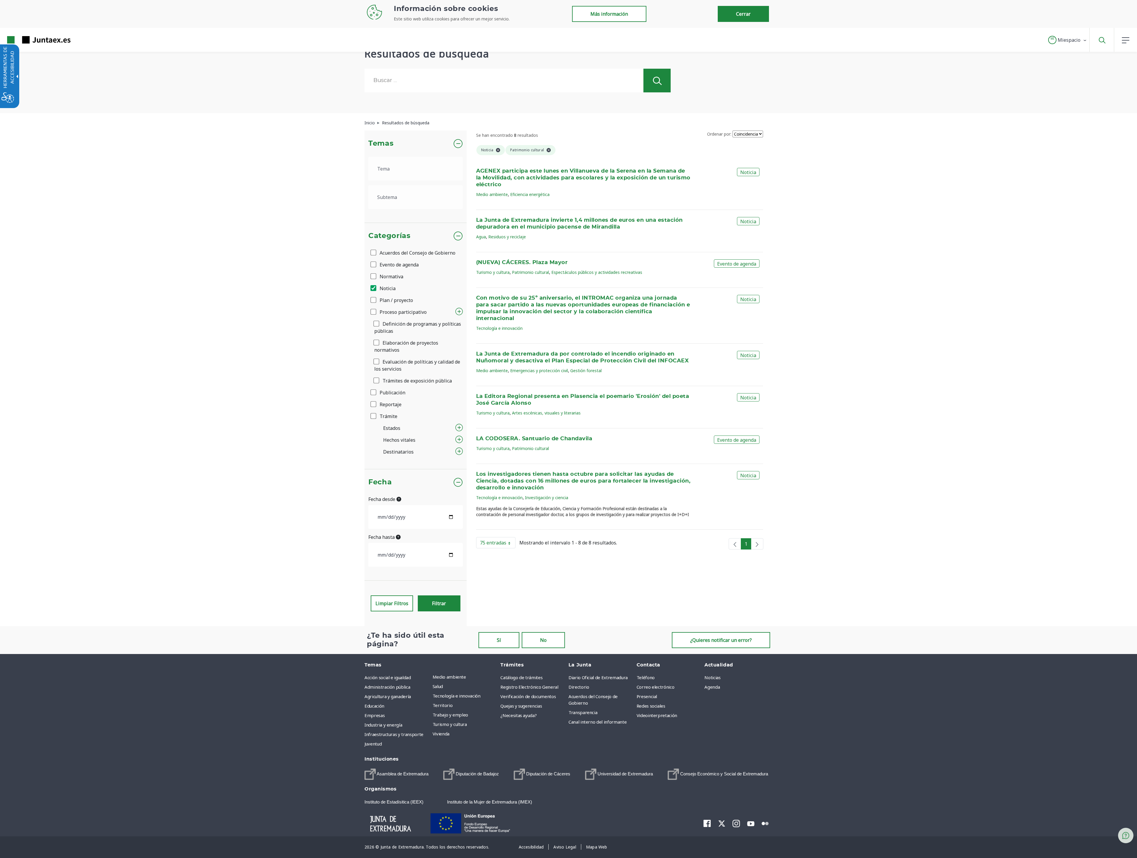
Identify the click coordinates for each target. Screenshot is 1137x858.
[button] (1067, 39)
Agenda (712, 687)
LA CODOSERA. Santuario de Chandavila (534, 438)
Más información (609, 14)
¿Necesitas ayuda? (518, 715)
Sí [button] (499, 640)
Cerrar (743, 14)
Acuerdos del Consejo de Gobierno (416, 253)
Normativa (390, 276)
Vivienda (441, 734)
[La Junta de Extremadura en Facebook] (707, 823)
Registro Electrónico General (529, 687)
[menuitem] (465, 677)
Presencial (647, 696)
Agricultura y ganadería (387, 696)
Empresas (374, 715)
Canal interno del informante (597, 722)
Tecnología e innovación (499, 328)
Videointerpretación (657, 715)
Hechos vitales (399, 440)
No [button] (543, 640)
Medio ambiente (492, 194)
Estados (391, 428)
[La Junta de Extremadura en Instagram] (736, 823)
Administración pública (387, 687)
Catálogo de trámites (521, 677)
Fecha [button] (380, 482)
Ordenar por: (719, 134)
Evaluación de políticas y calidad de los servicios (417, 365)
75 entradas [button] (497, 543)
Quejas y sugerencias (521, 706)
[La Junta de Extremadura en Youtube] (750, 823)
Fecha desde (382, 499)
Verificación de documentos (528, 696)
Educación (374, 706)
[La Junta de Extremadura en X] (721, 823)
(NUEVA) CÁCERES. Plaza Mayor (522, 262)
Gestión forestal (586, 370)
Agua (481, 237)
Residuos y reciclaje (507, 237)
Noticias (712, 677)
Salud (438, 686)
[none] (735, 543)
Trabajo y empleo (450, 715)
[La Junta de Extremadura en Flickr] (765, 823)
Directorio (578, 687)
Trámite (387, 416)
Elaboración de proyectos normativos (406, 346)
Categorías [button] (389, 236)
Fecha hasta (382, 537)
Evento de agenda (398, 264)
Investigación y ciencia (546, 497)
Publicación (391, 392)
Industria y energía (383, 725)
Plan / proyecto (395, 300)
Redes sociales (651, 706)
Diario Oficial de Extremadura (598, 677)
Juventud (373, 744)
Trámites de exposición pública (416, 380)
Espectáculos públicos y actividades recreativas (596, 272)
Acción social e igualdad (387, 677)
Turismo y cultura (493, 272)
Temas (381, 143)
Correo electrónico (656, 687)
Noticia (387, 288)
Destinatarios (398, 452)
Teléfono (646, 677)
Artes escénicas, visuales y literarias (546, 413)
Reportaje (390, 404)
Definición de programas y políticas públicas (417, 327)
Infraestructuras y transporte (393, 734)
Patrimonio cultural (530, 272)
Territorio (443, 705)
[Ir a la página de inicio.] (28, 40)
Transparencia (582, 712)
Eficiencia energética (530, 194)
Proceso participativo (402, 312)
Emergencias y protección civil (539, 370)
